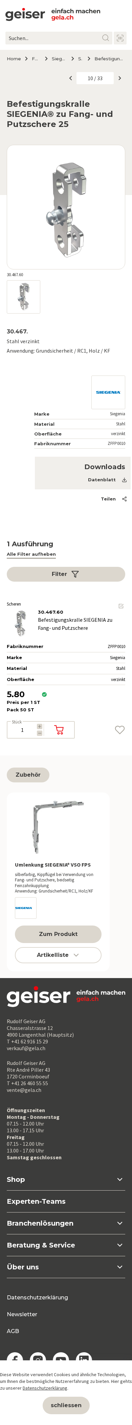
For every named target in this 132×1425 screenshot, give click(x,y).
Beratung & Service (41, 1245)
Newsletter (22, 1314)
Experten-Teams (36, 1201)
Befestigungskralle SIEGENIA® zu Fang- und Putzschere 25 (109, 58)
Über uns (23, 1267)
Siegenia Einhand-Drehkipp (59, 58)
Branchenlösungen (40, 1223)
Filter (59, 574)
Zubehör (28, 775)
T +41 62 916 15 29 (27, 1041)
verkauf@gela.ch (26, 1048)
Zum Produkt (58, 934)
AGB (13, 1331)
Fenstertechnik (36, 58)
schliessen (66, 1405)
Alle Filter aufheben (31, 554)
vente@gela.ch (24, 1090)
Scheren (80, 58)
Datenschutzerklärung (37, 1297)
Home (14, 58)
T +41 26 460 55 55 (27, 1083)
